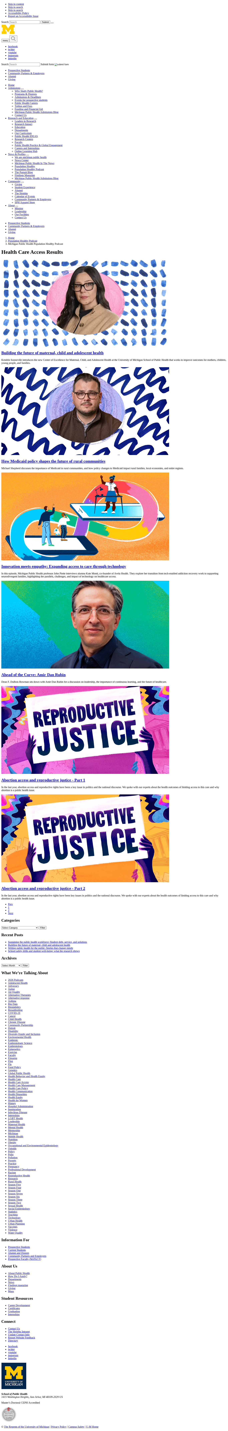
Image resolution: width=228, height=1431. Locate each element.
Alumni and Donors (18, 1253)
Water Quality (15, 1232)
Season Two (14, 1202)
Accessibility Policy (18, 13)
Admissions (14, 88)
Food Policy (14, 1067)
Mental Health (15, 1127)
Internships (14, 1115)
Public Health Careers (26, 103)
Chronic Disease (16, 1022)
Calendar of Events (25, 196)
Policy (11, 1151)
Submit (45, 22)
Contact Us (21, 115)
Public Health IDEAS (26, 136)
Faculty (19, 142)
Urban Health (15, 1220)
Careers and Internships (27, 148)
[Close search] (52, 22)
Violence (12, 1229)
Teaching (13, 1214)
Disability (13, 1031)
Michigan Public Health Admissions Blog (36, 112)
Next (10, 913)
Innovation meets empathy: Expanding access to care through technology (63, 566)
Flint (10, 1061)
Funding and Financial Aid (29, 109)
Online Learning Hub (26, 151)
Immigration (14, 1109)
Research (13, 1178)
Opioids (12, 1148)
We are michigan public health (31, 157)
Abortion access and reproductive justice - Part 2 (43, 888)
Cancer (12, 1016)
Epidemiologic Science (20, 1043)
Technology (14, 1217)
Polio (11, 1154)
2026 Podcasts (15, 980)
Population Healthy (25, 166)
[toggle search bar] (13, 38)
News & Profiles (17, 154)
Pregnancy (13, 1166)
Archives (9, 958)
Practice (12, 1163)
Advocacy (13, 986)
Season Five (14, 1184)
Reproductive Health (19, 1175)
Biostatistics (14, 1007)
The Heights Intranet (19, 1331)
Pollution (13, 1157)
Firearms (12, 1058)
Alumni (12, 76)
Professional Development (22, 1169)
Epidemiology (15, 1046)
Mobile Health (15, 1136)
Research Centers (24, 139)
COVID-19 (14, 1013)
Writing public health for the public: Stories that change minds (40, 948)
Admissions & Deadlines (28, 97)
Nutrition (13, 1139)
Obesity (12, 1142)
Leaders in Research (25, 121)
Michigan (13, 1133)
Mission (19, 208)
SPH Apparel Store (25, 202)
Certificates (14, 1308)
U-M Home (92, 1426)
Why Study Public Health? (29, 91)
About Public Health (19, 1273)
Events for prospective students (31, 100)
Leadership (20, 211)
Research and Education (21, 118)
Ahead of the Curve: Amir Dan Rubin (33, 675)
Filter (42, 928)
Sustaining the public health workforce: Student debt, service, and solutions (47, 942)
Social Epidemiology (19, 1208)
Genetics (12, 1070)
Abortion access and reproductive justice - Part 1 (43, 780)
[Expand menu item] (22, 88)
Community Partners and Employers (27, 1256)
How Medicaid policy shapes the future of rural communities (53, 461)
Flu (10, 1064)
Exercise (12, 1052)
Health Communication (20, 1091)
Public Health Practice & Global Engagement (38, 145)
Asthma (12, 1001)
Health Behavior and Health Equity (26, 1076)
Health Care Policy (18, 1088)
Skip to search (15, 7)
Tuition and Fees (23, 106)
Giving (11, 79)
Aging (11, 989)
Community (14, 181)
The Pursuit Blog (24, 172)
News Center (22, 160)
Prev (10, 904)
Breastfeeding (15, 1010)
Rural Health (15, 1181)
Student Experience (25, 187)
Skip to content (16, 4)
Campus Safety (76, 1426)
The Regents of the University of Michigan (26, 1426)
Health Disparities (17, 1094)
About (11, 205)
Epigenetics (14, 1049)
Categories (10, 920)
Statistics (12, 1211)
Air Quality (14, 992)
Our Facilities (22, 214)
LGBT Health (15, 1118)
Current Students (17, 1250)
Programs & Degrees (26, 94)
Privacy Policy (58, 1426)
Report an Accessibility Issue (23, 16)
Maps (11, 1291)
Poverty (12, 1160)
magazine (18, 1285)
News (11, 1282)
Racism (12, 1172)
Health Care (14, 1079)
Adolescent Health (18, 983)
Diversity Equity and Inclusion (24, 1034)
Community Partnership (20, 1025)
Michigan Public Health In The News (34, 163)
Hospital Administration (20, 1106)
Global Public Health (19, 1073)
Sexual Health (15, 1205)
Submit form (47, 64)
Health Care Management (21, 1085)
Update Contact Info (19, 1334)
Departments (21, 130)
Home (11, 85)
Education (20, 127)
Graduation (14, 1311)
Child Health (15, 1019)
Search (5, 22)
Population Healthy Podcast (29, 169)
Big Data (13, 1004)
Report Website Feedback (21, 1337)
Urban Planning (16, 1223)
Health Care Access (18, 1082)
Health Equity (15, 1097)
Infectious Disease (17, 1112)
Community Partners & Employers (26, 73)
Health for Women (18, 1100)
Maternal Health (16, 1124)
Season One (14, 1190)
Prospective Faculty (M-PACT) (24, 1259)
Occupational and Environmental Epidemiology (33, 1145)
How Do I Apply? (17, 1276)
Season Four (14, 1187)
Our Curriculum (23, 133)
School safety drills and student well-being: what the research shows (44, 951)
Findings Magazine (25, 175)
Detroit (11, 1028)
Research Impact (23, 124)
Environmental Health (19, 1037)
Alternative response (19, 998)
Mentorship (14, 1130)
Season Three (15, 1199)
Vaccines (12, 1226)
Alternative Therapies (19, 995)
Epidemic (13, 1040)
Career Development (19, 1305)
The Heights (21, 193)
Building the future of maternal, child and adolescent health (52, 353)
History (12, 1103)
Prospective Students (19, 70)
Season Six (14, 1196)
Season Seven (15, 1193)
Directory (13, 1340)
